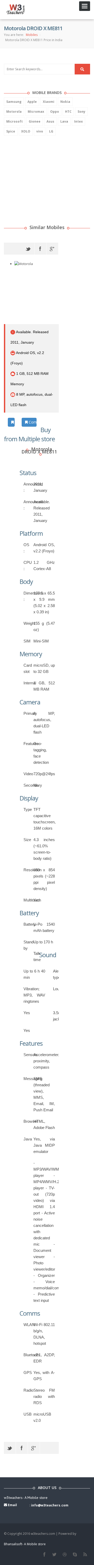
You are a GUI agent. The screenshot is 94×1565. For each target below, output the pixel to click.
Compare (32, 422)
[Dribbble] (64, 1554)
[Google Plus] (52, 249)
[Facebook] (40, 249)
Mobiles (32, 35)
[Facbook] (44, 1554)
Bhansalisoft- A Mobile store (25, 1544)
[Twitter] (28, 249)
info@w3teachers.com (49, 1505)
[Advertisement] (43, 173)
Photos (14, 422)
